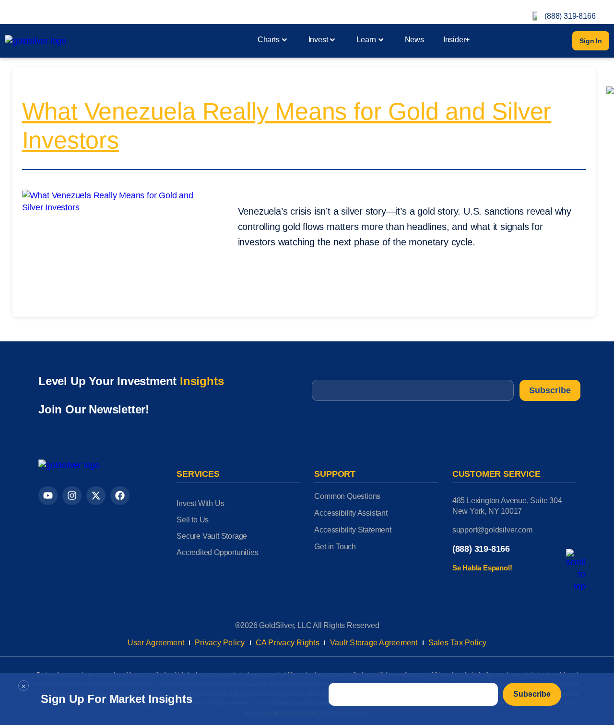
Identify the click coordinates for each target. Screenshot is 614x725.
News (414, 40)
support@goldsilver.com (492, 530)
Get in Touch (335, 547)
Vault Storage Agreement (374, 643)
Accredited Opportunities (217, 552)
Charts (269, 40)
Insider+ (456, 40)
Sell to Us (193, 520)
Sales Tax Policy (457, 643)
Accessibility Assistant (350, 513)
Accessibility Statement (352, 530)
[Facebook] (120, 495)
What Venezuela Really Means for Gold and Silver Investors (287, 126)
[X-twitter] (96, 495)
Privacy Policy (220, 643)
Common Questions (347, 496)
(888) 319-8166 (569, 16)
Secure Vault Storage (212, 536)
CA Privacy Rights (287, 643)
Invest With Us (200, 503)
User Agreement (156, 643)
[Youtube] (48, 495)
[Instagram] (72, 495)
